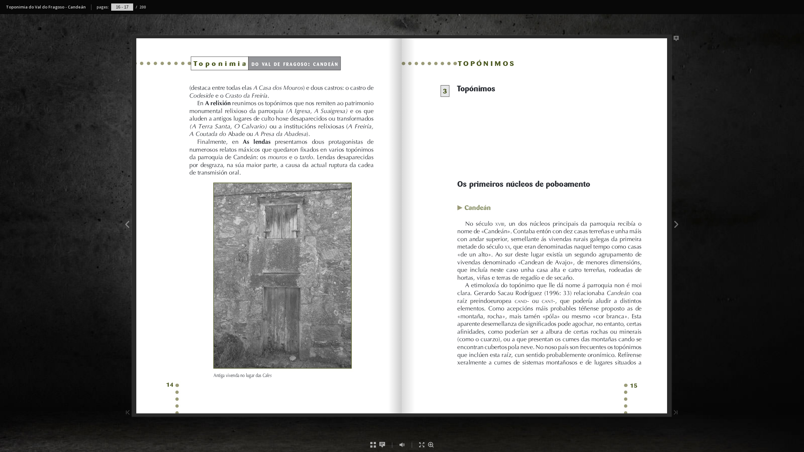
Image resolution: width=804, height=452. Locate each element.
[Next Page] (676, 225)
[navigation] (122, 7)
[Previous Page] (127, 225)
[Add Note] (676, 39)
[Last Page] (675, 413)
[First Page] (128, 413)
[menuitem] (373, 444)
